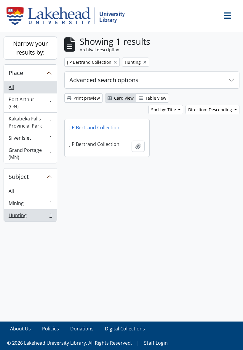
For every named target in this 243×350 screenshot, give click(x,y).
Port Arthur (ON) (30, 103)
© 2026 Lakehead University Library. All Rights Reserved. (69, 343)
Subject (19, 177)
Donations (82, 328)
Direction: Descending (210, 109)
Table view (155, 98)
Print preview (86, 98)
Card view (123, 98)
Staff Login (156, 343)
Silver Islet (30, 139)
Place (16, 73)
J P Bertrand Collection (94, 127)
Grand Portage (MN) (30, 153)
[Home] (68, 15)
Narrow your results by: (30, 47)
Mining (30, 204)
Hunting (30, 216)
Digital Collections (125, 328)
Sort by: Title (164, 109)
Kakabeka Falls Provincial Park (30, 122)
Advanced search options (103, 80)
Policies (50, 328)
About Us (20, 328)
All (11, 87)
